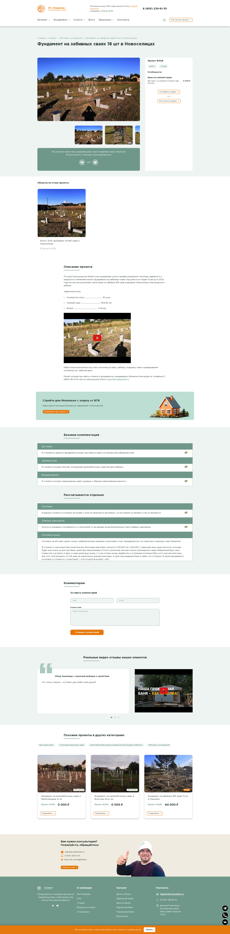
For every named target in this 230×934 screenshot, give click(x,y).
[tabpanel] (115, 689)
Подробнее (47, 813)
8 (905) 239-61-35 (155, 9)
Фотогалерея (83, 894)
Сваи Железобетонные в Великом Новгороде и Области (116, 745)
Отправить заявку (168, 92)
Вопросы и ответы (86, 907)
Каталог (42, 20)
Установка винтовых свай (72, 745)
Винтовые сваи (46, 745)
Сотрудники (83, 912)
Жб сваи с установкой (159, 745)
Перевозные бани (125, 912)
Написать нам (68, 867)
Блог (79, 899)
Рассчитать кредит (168, 101)
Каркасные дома (124, 899)
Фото (91, 20)
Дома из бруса (123, 894)
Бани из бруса (123, 903)
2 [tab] (115, 717)
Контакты (123, 20)
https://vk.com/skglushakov (75, 859)
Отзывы (81, 903)
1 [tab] (111, 717)
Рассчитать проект (180, 20)
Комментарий (75, 607)
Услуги (78, 20)
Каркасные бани (124, 907)
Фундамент (60, 20)
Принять (149, 930)
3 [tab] (118, 717)
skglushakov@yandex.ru (117, 379)
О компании (84, 888)
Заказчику (105, 20)
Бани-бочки (122, 916)
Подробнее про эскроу (55, 412)
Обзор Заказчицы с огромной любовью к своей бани (82, 676)
